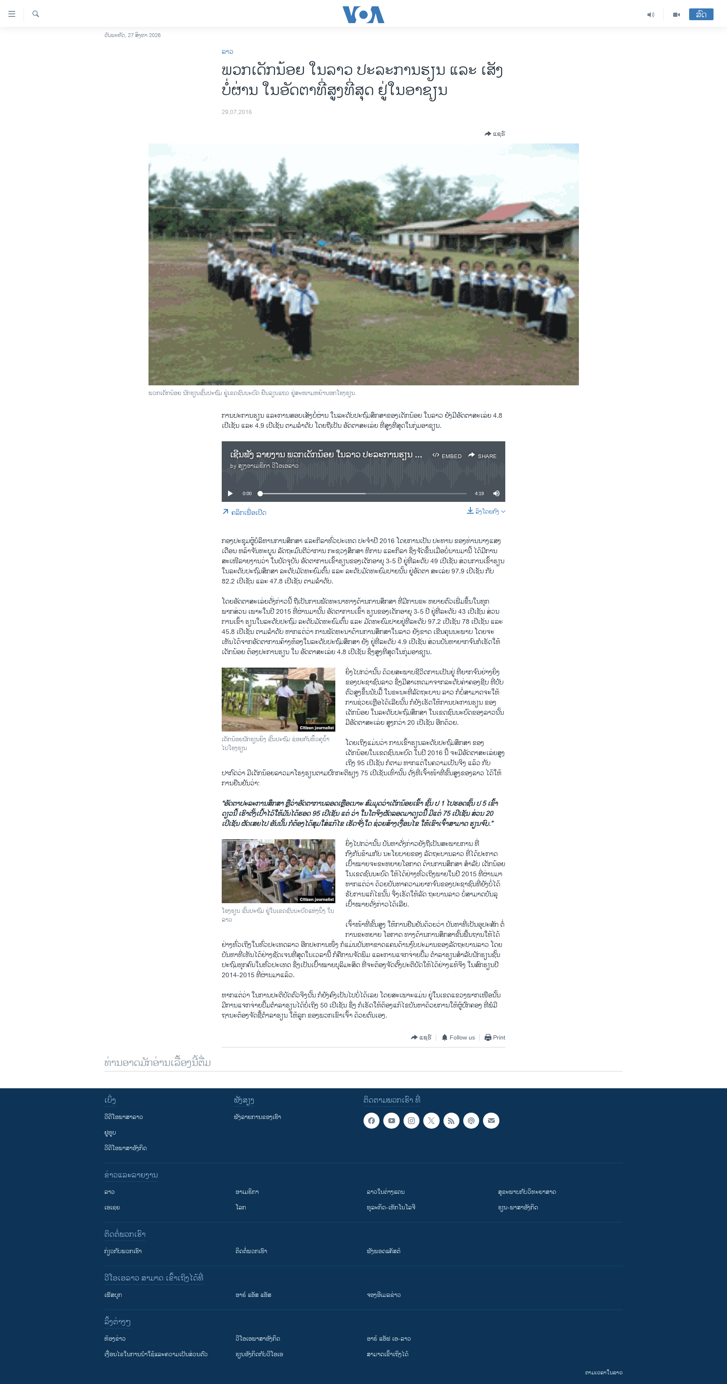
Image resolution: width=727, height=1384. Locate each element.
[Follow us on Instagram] (411, 1121)
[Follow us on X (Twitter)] (431, 1121)
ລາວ (227, 52)
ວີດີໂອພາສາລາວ (123, 1117)
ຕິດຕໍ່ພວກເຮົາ (251, 1251)
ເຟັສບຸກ (113, 1295)
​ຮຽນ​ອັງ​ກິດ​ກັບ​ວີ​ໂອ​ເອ (259, 1354)
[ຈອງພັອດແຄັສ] (491, 1121)
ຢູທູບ (110, 1132)
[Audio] (651, 14)
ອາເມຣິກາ (247, 1192)
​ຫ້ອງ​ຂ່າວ (115, 1338)
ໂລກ (241, 1207)
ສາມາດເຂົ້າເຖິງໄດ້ (388, 1354)
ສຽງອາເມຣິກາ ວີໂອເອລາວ (268, 466)
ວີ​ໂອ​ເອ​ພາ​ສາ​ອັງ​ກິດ (258, 1338)
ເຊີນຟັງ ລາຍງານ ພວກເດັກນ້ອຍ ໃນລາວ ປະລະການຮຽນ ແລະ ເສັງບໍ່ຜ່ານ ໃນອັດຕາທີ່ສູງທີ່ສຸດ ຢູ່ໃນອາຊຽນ (401, 455)
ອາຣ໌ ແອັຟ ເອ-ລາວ (389, 1338)
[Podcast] (471, 1121)
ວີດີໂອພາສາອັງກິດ (125, 1148)
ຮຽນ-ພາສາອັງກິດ (518, 1207)
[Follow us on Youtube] (391, 1121)
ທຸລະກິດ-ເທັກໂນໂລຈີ (391, 1207)
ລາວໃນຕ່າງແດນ (386, 1192)
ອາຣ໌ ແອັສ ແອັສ (253, 1295)
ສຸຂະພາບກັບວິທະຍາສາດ (527, 1192)
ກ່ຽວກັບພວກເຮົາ (123, 1251)
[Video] (676, 14)
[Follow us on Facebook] (371, 1121)
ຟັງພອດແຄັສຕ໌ (384, 1251)
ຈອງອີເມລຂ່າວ (384, 1295)
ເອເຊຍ (112, 1207)
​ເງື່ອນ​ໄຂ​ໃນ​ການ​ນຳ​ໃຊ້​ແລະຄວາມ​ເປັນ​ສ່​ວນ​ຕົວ (156, 1354)
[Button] (495, 134)
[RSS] (451, 1121)
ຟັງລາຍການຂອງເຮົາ (257, 1117)
